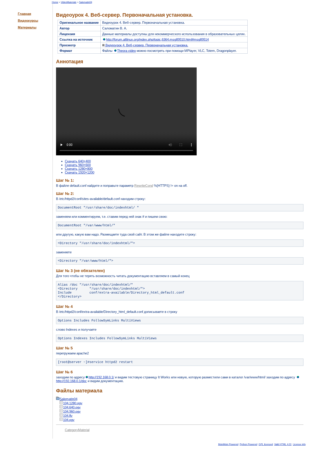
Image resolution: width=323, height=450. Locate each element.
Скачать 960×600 (78, 165)
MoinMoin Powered (228, 444)
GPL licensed (266, 444)
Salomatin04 (85, 2)
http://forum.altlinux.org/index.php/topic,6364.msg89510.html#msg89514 (157, 39)
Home (55, 2)
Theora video (126, 51)
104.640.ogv (72, 407)
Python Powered (248, 444)
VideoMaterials (68, 2)
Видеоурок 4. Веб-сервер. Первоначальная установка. (146, 45)
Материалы (27, 27)
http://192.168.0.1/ (101, 377)
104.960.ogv (72, 411)
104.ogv (68, 420)
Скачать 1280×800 (79, 169)
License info (299, 444)
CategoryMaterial (77, 430)
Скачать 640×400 (78, 161)
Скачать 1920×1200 (79, 172)
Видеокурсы (28, 20)
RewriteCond (143, 185)
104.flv (68, 415)
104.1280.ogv (72, 403)
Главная (24, 14)
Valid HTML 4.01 (283, 444)
